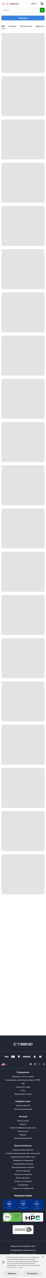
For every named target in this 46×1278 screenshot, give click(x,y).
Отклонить (32, 1273)
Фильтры (23, 18)
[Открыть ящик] (3, 3)
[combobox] (20, 10)
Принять (12, 1273)
